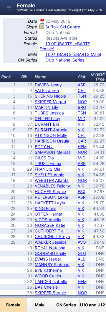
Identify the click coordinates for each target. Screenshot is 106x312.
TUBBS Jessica (49, 112)
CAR (82, 140)
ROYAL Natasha (50, 247)
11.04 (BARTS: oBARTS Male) (73, 54)
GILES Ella (44, 157)
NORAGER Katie (50, 225)
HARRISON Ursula (52, 140)
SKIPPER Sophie (50, 292)
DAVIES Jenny (48, 84)
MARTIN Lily (46, 107)
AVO (82, 242)
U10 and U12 (92, 304)
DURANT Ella (47, 124)
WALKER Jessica (51, 242)
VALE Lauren (47, 90)
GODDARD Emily (50, 253)
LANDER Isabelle (51, 281)
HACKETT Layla (50, 202)
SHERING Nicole (50, 95)
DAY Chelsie (46, 287)
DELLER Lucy (47, 118)
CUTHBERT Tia (49, 230)
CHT (82, 90)
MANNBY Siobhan (52, 264)
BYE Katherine (48, 270)
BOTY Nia (44, 146)
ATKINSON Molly (51, 135)
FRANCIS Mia (47, 169)
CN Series (66, 304)
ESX (81, 191)
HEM (82, 146)
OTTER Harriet (48, 213)
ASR (82, 84)
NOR (82, 101)
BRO (82, 107)
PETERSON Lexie (51, 197)
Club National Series (64, 59)
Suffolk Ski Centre (62, 26)
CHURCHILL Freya (52, 236)
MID (81, 118)
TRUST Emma (48, 163)
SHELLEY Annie (49, 174)
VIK (81, 124)
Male (39, 304)
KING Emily (45, 208)
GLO (82, 253)
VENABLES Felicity (52, 185)
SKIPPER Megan (50, 101)
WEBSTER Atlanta (52, 180)
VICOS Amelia (48, 219)
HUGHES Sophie (50, 191)
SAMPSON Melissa (53, 152)
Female (13, 304)
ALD (82, 258)
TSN (82, 95)
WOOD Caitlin (48, 275)
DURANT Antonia (51, 129)
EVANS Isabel (48, 258)
